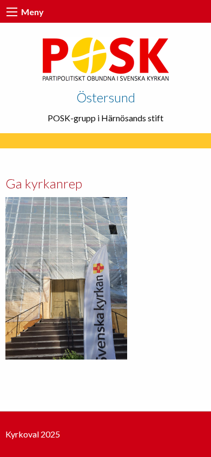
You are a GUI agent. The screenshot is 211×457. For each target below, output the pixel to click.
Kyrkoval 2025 (32, 434)
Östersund (105, 97)
